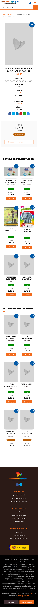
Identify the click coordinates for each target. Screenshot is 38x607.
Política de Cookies (19, 522)
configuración (23, 596)
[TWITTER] (20, 484)
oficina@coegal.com (19, 498)
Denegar (11, 602)
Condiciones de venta (19, 515)
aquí (33, 593)
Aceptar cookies (27, 602)
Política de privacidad (19, 518)
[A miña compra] (31, 2)
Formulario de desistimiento (19, 538)
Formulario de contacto (19, 501)
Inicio (4, 14)
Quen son (19, 532)
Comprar (11, 198)
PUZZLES (19, 104)
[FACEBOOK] (17, 484)
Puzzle (10, 14)
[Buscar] (35, 7)
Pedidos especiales (19, 535)
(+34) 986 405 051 (19, 495)
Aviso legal (19, 512)
